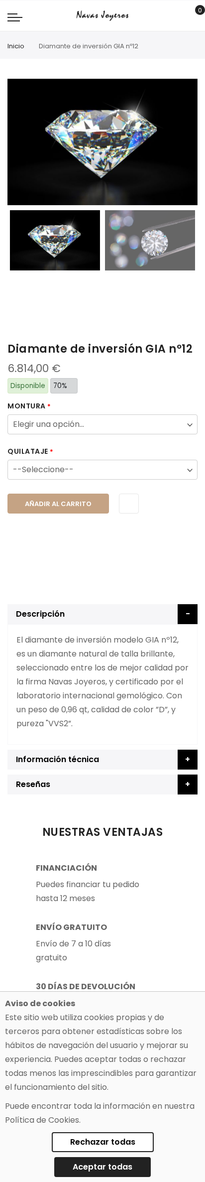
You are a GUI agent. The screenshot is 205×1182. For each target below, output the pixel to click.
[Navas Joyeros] (102, 15)
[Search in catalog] (177, 16)
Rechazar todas (102, 1142)
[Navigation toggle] (14, 16)
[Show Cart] (193, 16)
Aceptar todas (102, 1167)
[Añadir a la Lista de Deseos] (129, 504)
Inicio (15, 46)
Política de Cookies (42, 1120)
